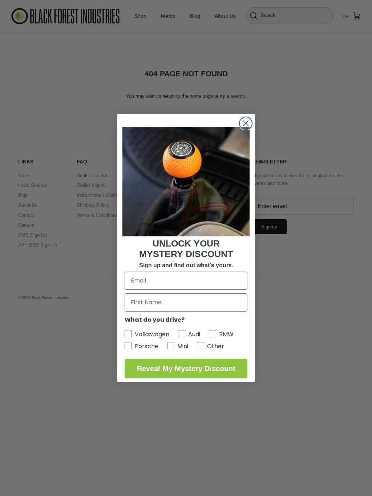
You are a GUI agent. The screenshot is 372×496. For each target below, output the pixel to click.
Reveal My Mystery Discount (186, 369)
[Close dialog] (245, 123)
